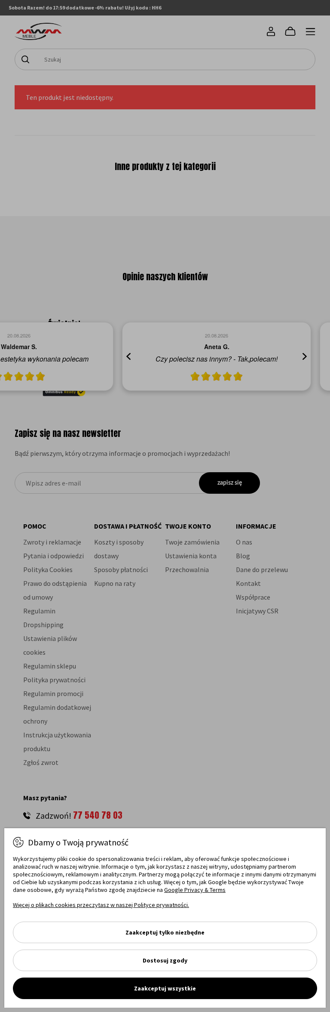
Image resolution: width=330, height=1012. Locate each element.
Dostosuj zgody (165, 960)
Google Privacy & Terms (195, 890)
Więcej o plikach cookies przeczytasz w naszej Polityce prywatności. (101, 905)
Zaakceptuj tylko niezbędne (165, 932)
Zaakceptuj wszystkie (165, 988)
